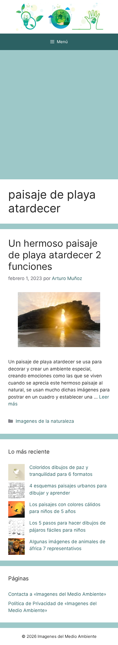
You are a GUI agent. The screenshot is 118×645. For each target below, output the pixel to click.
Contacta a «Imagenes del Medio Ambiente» (57, 594)
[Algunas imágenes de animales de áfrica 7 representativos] (16, 547)
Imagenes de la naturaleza (45, 421)
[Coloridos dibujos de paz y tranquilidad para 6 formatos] (16, 473)
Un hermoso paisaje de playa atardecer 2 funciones (54, 254)
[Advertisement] (59, 112)
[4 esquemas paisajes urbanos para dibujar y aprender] (16, 491)
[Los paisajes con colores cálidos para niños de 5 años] (16, 510)
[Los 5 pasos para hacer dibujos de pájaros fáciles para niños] (16, 529)
